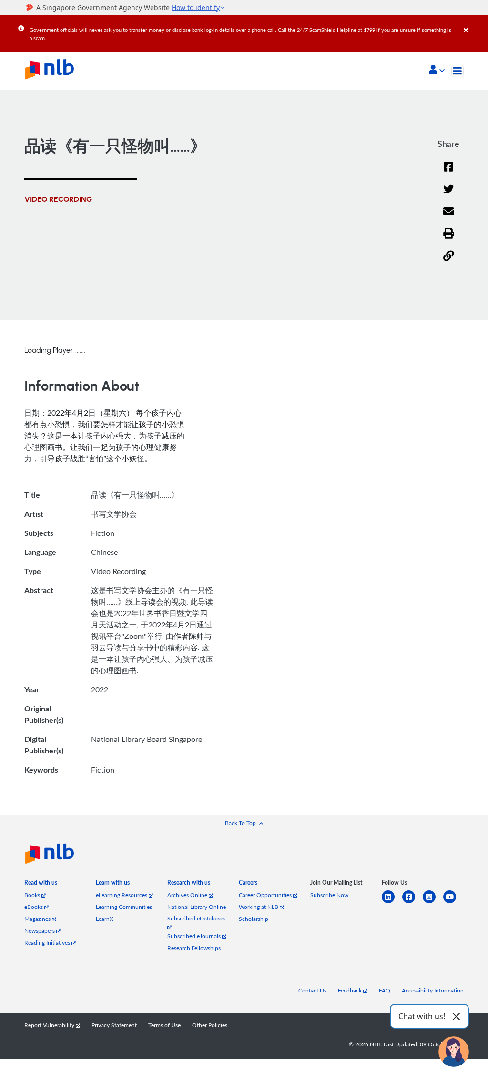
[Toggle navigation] (457, 71)
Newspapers (40, 930)
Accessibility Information (433, 990)
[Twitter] (448, 195)
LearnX (104, 918)
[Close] (474, 23)
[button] (437, 70)
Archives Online (188, 894)
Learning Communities (124, 906)
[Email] (448, 217)
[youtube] (453, 902)
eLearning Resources (122, 894)
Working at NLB (259, 906)
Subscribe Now (329, 894)
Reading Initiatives (47, 942)
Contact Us (312, 990)
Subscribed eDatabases (196, 918)
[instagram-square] (433, 902)
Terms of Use (164, 1025)
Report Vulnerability (50, 1025)
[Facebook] (448, 173)
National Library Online (196, 906)
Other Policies (209, 1025)
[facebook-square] (412, 902)
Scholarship (253, 918)
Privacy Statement (114, 1025)
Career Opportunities (266, 894)
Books (32, 894)
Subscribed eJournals (194, 936)
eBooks (34, 906)
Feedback (350, 990)
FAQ (384, 990)
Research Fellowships (194, 947)
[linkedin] (392, 902)
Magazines (38, 918)
